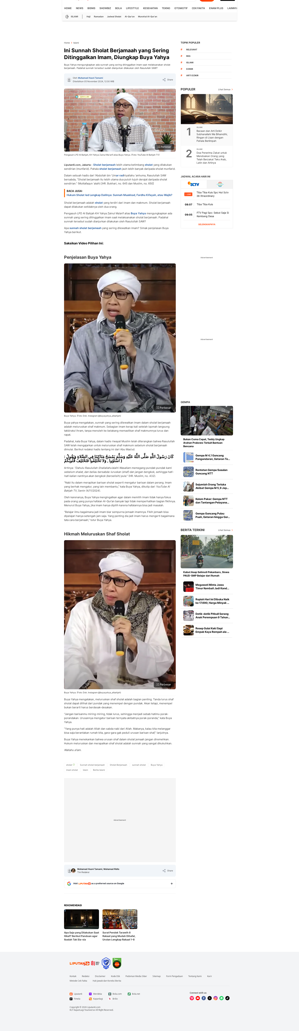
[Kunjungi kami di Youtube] (198, 998)
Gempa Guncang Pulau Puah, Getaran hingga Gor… (212, 515)
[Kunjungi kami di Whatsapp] (221, 998)
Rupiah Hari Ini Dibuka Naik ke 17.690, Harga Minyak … (212, 601)
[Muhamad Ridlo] (73, 870)
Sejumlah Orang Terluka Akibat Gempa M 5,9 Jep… (212, 486)
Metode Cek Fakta (78, 980)
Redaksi (85, 976)
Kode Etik (115, 976)
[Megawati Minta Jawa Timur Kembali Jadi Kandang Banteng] (188, 586)
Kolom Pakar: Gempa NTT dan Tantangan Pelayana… (212, 500)
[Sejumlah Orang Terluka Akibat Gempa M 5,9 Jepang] (188, 486)
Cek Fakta (198, 8)
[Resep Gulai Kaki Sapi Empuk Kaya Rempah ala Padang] (188, 630)
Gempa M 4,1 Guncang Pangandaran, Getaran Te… (212, 457)
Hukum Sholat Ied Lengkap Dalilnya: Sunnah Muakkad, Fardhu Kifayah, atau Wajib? (119, 195)
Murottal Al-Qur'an (147, 16)
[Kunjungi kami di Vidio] (192, 998)
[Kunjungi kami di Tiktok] (227, 998)
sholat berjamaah (110, 168)
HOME (68, 8)
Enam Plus (216, 8)
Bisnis (91, 8)
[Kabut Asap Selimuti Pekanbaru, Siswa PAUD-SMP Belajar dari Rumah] (207, 551)
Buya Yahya (138, 213)
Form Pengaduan (174, 976)
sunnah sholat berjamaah (85, 228)
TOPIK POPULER (190, 42)
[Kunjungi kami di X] (210, 998)
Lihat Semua (224, 89)
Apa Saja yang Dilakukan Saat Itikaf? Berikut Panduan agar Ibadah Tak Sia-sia (81, 936)
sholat (149, 164)
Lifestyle (132, 8)
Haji (88, 16)
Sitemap (157, 976)
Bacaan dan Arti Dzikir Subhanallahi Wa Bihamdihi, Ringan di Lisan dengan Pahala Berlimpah (212, 135)
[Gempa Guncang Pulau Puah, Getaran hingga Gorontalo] (188, 515)
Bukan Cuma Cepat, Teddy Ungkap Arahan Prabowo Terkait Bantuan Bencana (203, 443)
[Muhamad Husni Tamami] (69, 79)
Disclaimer (100, 976)
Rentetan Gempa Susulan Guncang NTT (211, 471)
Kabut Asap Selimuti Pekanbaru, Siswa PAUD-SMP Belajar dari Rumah (206, 574)
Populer (188, 89)
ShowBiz (105, 8)
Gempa (185, 402)
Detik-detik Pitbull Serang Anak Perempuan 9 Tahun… (212, 615)
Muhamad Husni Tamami (90, 78)
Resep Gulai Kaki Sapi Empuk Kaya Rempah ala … (212, 630)
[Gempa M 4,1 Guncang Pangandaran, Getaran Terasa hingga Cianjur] (188, 457)
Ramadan (99, 16)
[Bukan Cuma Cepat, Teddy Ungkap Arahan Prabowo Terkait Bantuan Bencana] (207, 420)
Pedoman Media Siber (136, 976)
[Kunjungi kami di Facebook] (204, 998)
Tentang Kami (195, 976)
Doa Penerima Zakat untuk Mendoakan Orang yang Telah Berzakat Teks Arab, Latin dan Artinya (212, 157)
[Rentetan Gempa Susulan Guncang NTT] (188, 472)
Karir (209, 976)
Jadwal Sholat (114, 16)
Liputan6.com (93, 1007)
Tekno (166, 8)
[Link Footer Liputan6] (85, 963)
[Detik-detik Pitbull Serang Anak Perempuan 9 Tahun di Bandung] (188, 615)
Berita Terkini (193, 530)
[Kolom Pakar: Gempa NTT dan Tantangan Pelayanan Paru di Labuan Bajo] (188, 501)
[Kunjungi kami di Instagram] (215, 998)
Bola (118, 8)
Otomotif (181, 8)
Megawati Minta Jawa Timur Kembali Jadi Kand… (212, 586)
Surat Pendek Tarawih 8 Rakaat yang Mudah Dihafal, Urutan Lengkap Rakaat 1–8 (118, 936)
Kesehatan (150, 8)
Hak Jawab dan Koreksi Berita (107, 980)
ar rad (120, 175)
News (79, 8)
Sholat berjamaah (104, 164)
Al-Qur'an (130, 16)
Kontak (73, 976)
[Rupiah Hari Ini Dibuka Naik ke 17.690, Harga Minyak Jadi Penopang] (188, 601)
